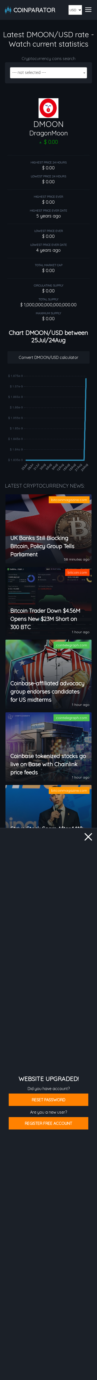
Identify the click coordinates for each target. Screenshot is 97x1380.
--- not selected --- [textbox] (29, 72)
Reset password (48, 1099)
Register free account (48, 1123)
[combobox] (48, 72)
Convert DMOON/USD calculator (48, 357)
